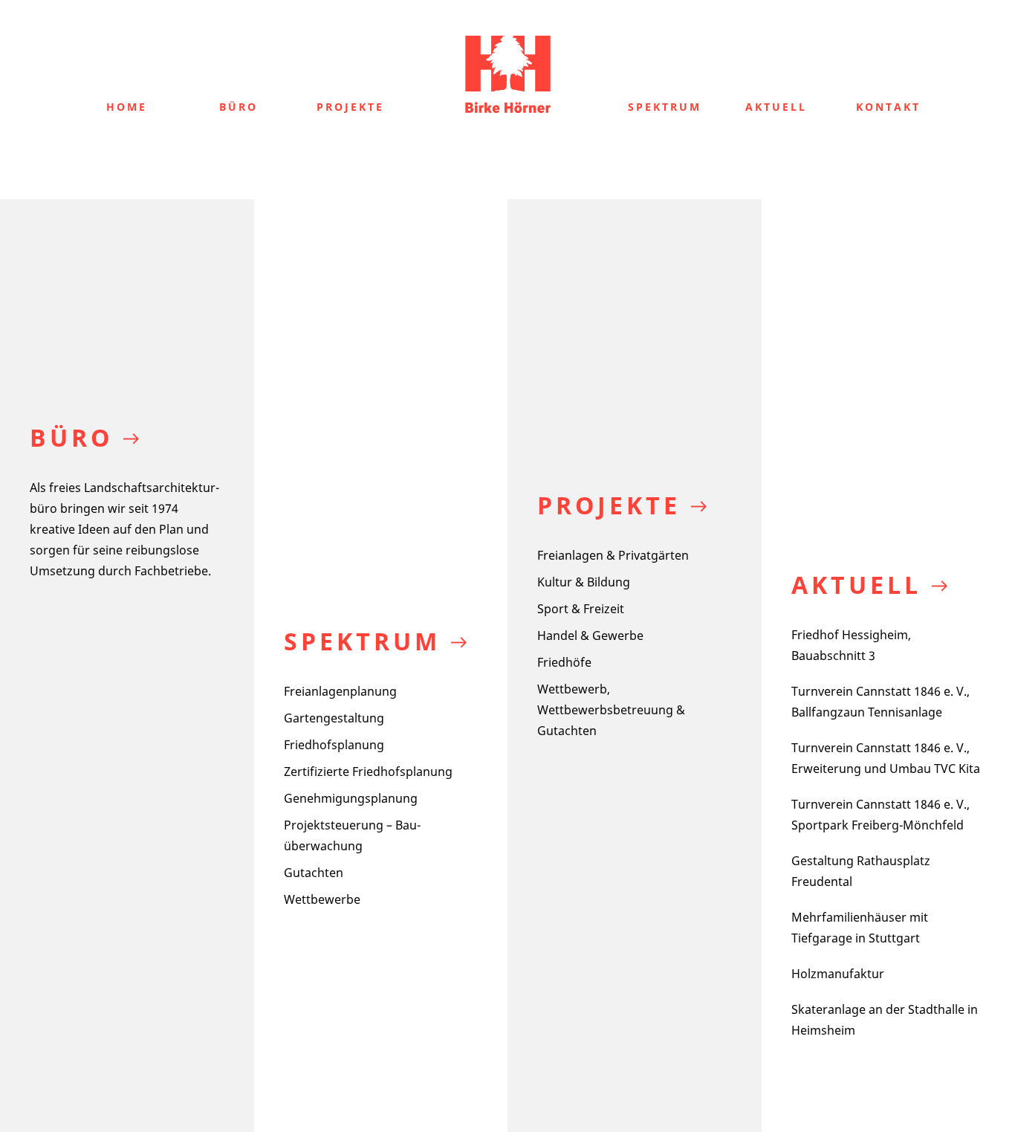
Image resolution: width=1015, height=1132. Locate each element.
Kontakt (888, 107)
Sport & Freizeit (580, 609)
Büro (238, 107)
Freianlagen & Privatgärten (613, 555)
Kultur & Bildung (583, 582)
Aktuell (776, 107)
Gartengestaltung (334, 718)
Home (126, 107)
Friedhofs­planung (334, 745)
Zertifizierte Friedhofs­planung (368, 771)
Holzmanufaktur (837, 974)
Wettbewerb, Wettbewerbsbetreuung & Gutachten (611, 710)
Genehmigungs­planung (351, 798)
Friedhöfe (564, 662)
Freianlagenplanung (340, 691)
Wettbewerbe (322, 899)
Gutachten (313, 872)
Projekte (350, 107)
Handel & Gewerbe (590, 635)
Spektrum (664, 107)
